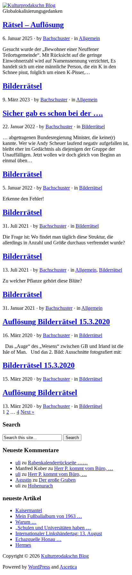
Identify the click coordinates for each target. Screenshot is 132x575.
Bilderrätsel (22, 86)
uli (18, 462)
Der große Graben (57, 480)
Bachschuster (56, 38)
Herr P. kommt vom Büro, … (83, 468)
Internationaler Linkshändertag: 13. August (58, 533)
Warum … (26, 522)
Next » (27, 412)
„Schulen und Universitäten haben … (53, 527)
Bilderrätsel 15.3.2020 (39, 365)
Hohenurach (40, 485)
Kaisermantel (28, 510)
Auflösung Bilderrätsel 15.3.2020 (56, 321)
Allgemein (89, 38)
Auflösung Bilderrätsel (40, 392)
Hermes (23, 545)
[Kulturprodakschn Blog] (29, 5)
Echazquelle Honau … (38, 539)
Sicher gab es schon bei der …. (53, 113)
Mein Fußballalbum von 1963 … (48, 516)
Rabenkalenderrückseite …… (58, 462)
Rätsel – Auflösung (33, 25)
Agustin (23, 480)
